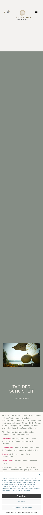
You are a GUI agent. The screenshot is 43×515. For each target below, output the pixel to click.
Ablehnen (21, 502)
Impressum (34, 512)
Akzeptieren (21, 496)
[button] (40, 475)
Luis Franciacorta (8, 448)
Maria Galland (7, 461)
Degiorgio (5, 454)
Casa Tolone (6, 439)
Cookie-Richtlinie (11, 512)
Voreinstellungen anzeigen (21, 508)
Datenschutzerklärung (23, 512)
